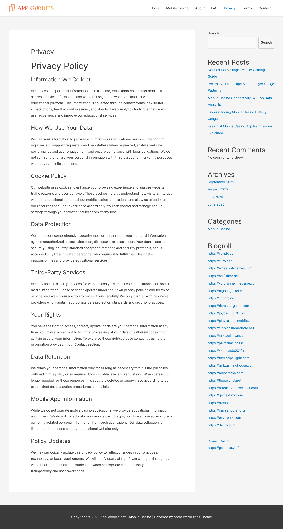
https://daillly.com (221, 425)
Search (213, 33)
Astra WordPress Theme (193, 517)
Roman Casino (219, 441)
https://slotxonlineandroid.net (231, 328)
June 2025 (216, 204)
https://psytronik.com (224, 418)
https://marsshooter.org (226, 410)
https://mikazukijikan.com (227, 335)
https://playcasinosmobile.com (231, 321)
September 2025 (221, 182)
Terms (247, 8)
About (200, 8)
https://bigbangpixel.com (227, 291)
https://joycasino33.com (227, 313)
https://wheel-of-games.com (230, 268)
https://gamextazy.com (225, 395)
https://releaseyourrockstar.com (233, 388)
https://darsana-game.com (228, 306)
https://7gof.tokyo (221, 298)
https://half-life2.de (223, 276)
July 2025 (215, 197)
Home (155, 8)
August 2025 (218, 189)
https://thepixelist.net (224, 380)
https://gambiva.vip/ (223, 448)
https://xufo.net (220, 261)
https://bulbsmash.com (225, 373)
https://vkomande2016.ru (227, 350)
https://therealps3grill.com (228, 358)
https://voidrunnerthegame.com (233, 283)
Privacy (229, 8)
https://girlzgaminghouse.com (231, 365)
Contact (265, 8)
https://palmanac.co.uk (225, 343)
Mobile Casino (177, 8)
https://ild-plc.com (222, 253)
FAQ (214, 8)
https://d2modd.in (221, 403)
